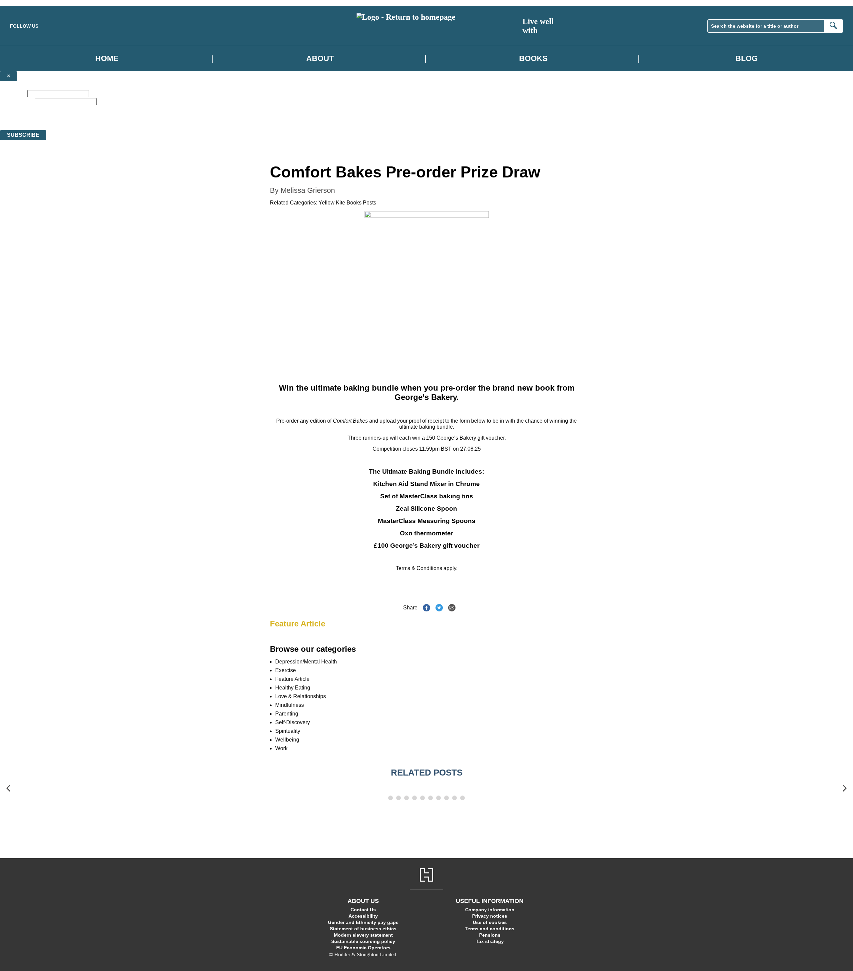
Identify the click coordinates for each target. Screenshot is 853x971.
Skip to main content (21, 3)
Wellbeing (287, 740)
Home (106, 58)
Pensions (489, 935)
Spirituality (287, 731)
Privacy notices (489, 916)
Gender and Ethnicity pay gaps (363, 922)
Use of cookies (490, 922)
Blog (746, 58)
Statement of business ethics (363, 928)
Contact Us (363, 909)
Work (281, 748)
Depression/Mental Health (306, 661)
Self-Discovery (292, 722)
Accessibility (363, 916)
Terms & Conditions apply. (426, 568)
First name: (13, 93)
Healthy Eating (292, 687)
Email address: (17, 101)
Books (533, 58)
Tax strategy (490, 941)
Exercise (285, 670)
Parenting (286, 713)
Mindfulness (289, 705)
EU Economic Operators (363, 947)
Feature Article (297, 623)
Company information (489, 909)
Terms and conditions (489, 928)
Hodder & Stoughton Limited (65, 121)
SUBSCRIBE (23, 135)
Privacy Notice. (208, 121)
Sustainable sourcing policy (363, 941)
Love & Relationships (300, 696)
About (320, 58)
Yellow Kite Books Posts (347, 202)
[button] (8, 788)
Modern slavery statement (363, 935)
